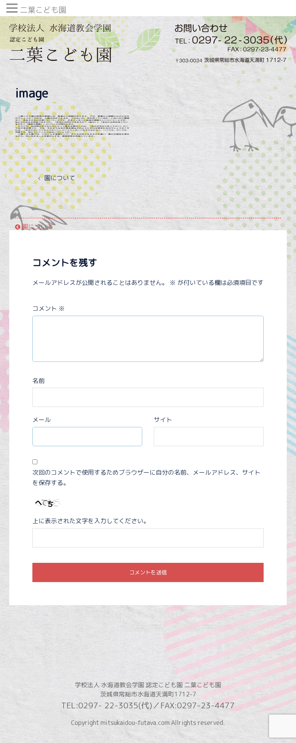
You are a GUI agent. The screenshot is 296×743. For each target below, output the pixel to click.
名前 (38, 381)
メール (41, 419)
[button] (13, 9)
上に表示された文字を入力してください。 (91, 521)
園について (59, 178)
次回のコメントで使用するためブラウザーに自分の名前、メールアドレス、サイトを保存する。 (146, 477)
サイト (163, 419)
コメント (48, 308)
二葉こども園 (43, 9)
